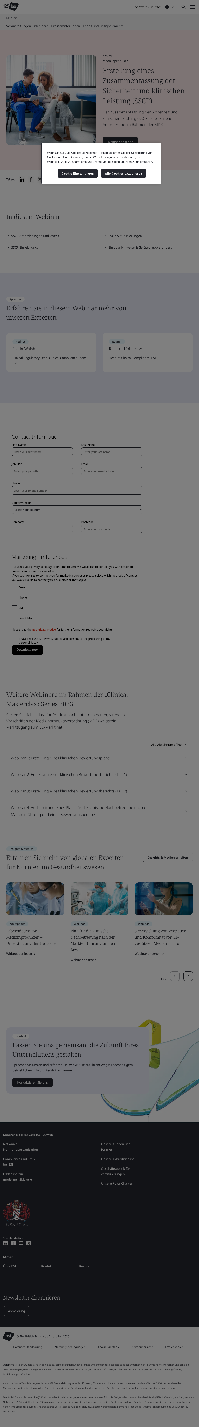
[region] (101, 163)
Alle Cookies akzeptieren (123, 173)
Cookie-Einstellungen (78, 173)
